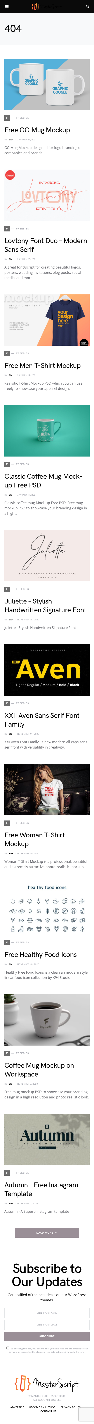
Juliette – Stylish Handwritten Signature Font (45, 605)
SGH (11, 139)
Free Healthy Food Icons (40, 955)
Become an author (42, 1407)
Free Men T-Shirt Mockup (42, 366)
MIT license (53, 1400)
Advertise (17, 1407)
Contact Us (48, 1411)
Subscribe (47, 1336)
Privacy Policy (71, 1407)
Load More (44, 1232)
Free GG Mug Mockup (37, 130)
